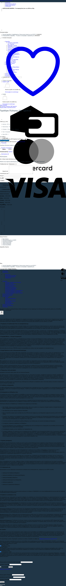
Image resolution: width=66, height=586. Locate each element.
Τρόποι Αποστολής (7, 242)
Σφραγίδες (5, 209)
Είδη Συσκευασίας (9, 231)
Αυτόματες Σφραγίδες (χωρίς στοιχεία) (13, 220)
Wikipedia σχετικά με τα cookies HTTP (48, 538)
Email (1, 178)
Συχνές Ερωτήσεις (7, 244)
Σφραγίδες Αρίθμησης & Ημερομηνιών (14, 218)
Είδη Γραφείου (6, 224)
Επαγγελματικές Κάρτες (8, 221)
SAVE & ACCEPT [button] (4, 556)
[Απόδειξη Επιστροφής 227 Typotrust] (6, 30)
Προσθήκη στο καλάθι (5, 140)
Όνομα (2, 175)
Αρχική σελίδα (3, 107)
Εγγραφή (2, 581)
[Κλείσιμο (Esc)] (4, 584)
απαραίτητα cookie (6, 545)
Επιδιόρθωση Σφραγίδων (11, 216)
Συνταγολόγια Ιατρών (7, 223)
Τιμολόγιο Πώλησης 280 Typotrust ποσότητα (12, 139)
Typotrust (10, 151)
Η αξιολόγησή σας (4, 173)
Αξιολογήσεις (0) (5, 154)
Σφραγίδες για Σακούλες (10, 212)
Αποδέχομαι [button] (8, 310)
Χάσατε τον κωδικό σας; (5, 569)
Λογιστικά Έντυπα (11, 107)
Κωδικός (4, 564)
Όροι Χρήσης (6, 239)
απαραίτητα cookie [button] (4, 544)
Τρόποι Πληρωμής (7, 243)
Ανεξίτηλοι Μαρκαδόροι (10, 226)
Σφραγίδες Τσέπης (9, 211)
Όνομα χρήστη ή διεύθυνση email (10, 562)
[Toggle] (0, 154)
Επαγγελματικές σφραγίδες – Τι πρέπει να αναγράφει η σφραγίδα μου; (18, 35)
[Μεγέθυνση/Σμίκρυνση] (0, 584)
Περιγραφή (3, 142)
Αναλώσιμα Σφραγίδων (10, 217)
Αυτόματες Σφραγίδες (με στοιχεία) (13, 210)
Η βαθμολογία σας (4, 164)
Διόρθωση (7, 227)
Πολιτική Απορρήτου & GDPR (9, 240)
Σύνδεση (10, 566)
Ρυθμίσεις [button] (2, 310)
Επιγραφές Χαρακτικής (8, 233)
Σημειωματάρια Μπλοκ (10, 228)
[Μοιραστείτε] (3, 584)
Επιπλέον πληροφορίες (6, 147)
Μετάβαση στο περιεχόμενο (6, 0)
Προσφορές (5, 234)
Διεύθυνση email (6, 577)
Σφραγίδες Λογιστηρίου (10, 214)
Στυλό (6, 225)
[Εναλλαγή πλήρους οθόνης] (1, 584)
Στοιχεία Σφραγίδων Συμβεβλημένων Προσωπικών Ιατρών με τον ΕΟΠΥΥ (19, 34)
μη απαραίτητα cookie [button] (5, 550)
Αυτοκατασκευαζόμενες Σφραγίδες (13, 219)
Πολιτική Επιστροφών (8, 241)
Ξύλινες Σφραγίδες (9, 213)
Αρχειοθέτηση (8, 230)
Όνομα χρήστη (6, 574)
